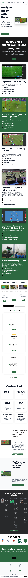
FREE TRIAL (20, 454)
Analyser (11, 564)
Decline (22, 576)
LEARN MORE (15, 454)
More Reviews (14, 530)
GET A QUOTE (15, 485)
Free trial (14, 58)
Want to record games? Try (18, 464)
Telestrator (11, 565)
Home (20, 564)
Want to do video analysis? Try (19, 433)
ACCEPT (26, 576)
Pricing (12, 2)
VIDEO (5, 300)
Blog (19, 565)
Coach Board (11, 566)
